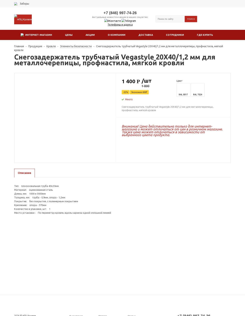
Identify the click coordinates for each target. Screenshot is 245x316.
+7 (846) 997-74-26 (120, 13)
